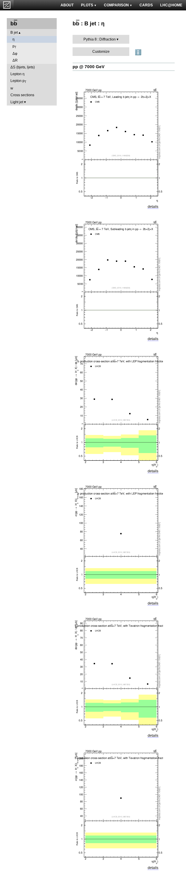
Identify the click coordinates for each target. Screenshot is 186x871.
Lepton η (17, 74)
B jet (14, 32)
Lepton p (18, 81)
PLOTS (87, 5)
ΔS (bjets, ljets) (22, 67)
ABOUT (67, 5)
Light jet (16, 102)
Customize (101, 51)
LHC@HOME (171, 5)
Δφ (14, 53)
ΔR (15, 60)
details (153, 207)
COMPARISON (116, 5)
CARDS (146, 5)
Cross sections (22, 95)
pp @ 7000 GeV (89, 66)
